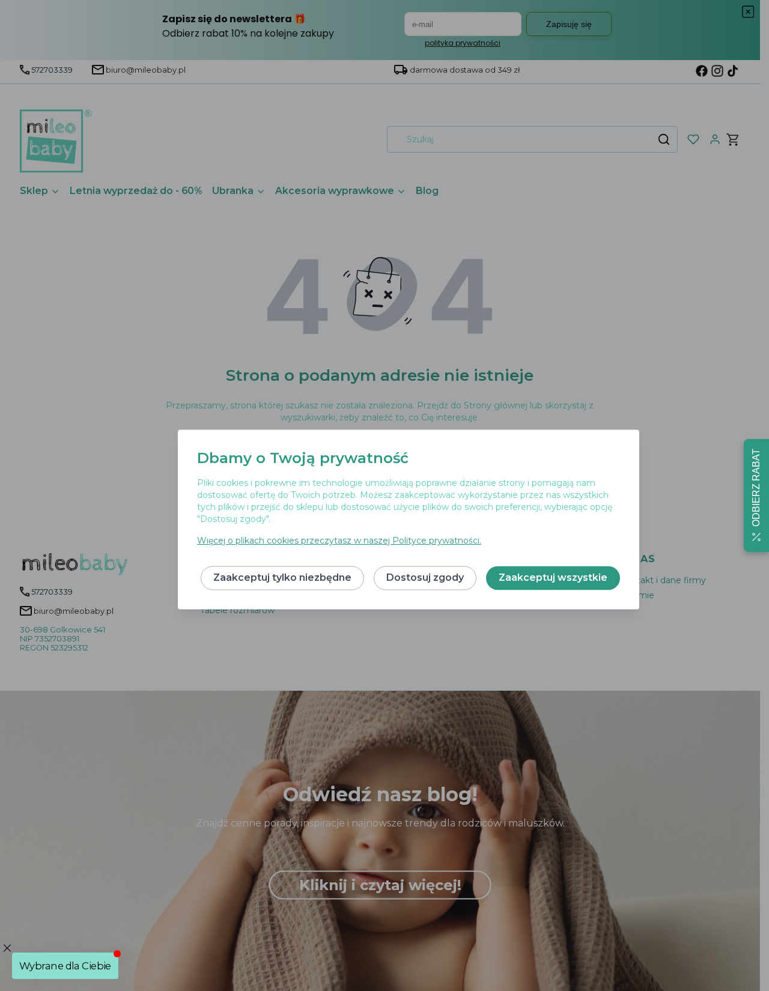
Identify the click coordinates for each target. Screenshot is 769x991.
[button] (756, 495)
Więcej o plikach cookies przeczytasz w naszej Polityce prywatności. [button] (339, 541)
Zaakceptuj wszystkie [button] (553, 578)
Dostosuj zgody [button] (425, 578)
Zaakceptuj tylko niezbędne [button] (282, 578)
